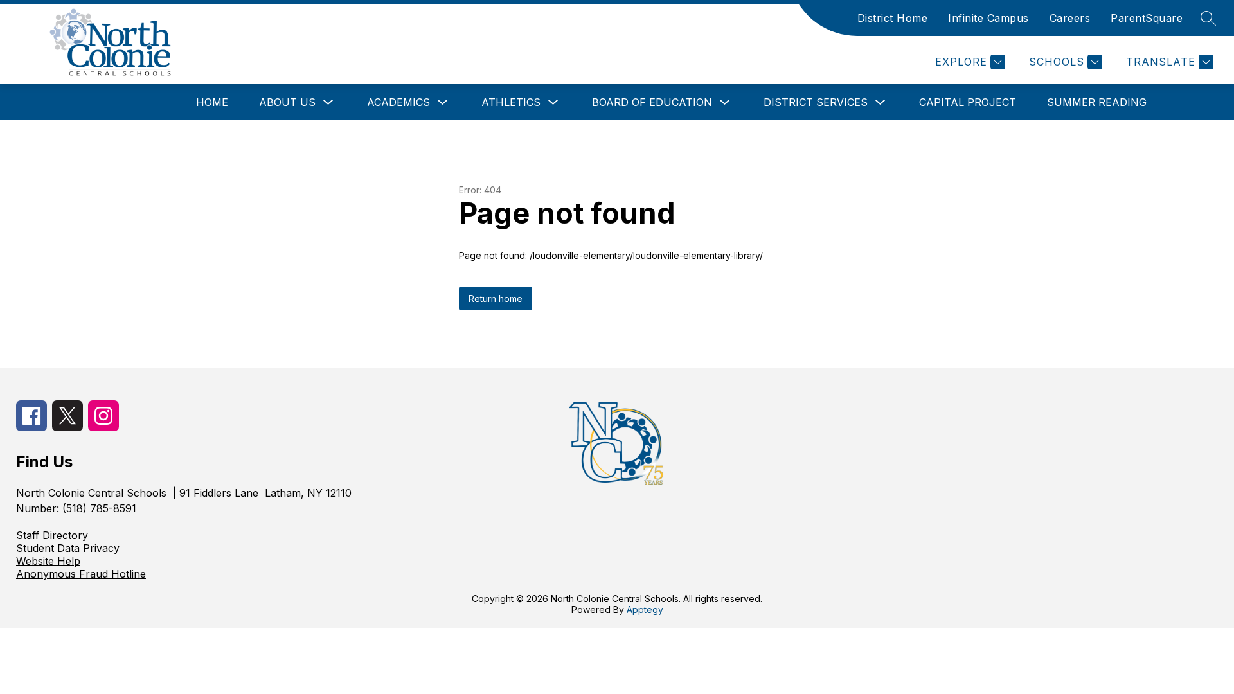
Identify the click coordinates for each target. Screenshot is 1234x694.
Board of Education (652, 102)
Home (212, 102)
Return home (496, 298)
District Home (892, 18)
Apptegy (645, 609)
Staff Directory (52, 535)
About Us (287, 102)
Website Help (48, 561)
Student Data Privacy (68, 548)
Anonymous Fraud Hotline (81, 573)
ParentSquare (1147, 18)
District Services (816, 102)
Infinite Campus (988, 18)
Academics (398, 102)
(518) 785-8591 (99, 508)
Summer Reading (1097, 102)
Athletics (511, 102)
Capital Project (967, 102)
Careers (1070, 18)
